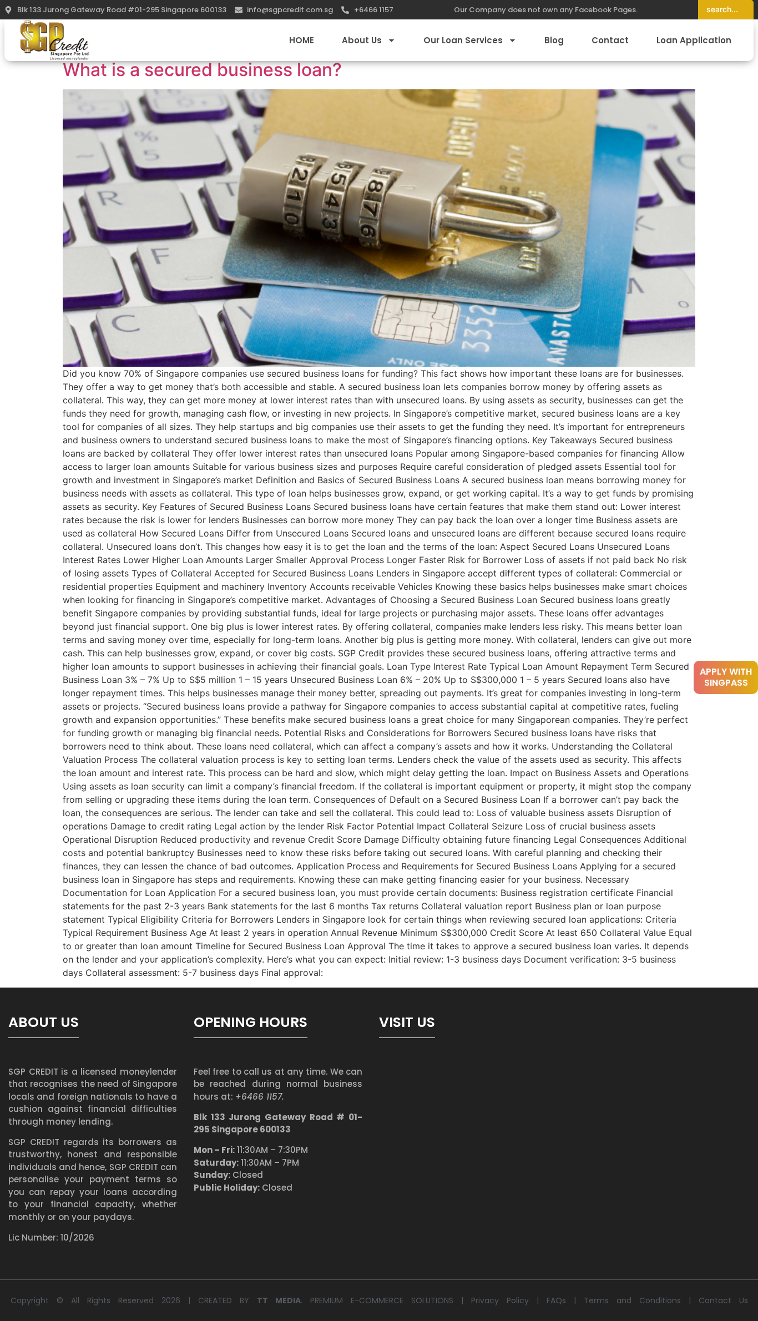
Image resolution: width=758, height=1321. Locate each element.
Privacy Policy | (509, 1300)
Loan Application (693, 40)
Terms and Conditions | (641, 1300)
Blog (554, 40)
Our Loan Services (463, 40)
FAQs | (565, 1300)
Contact (610, 40)
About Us (362, 40)
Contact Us (723, 1300)
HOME (301, 40)
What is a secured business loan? (202, 69)
